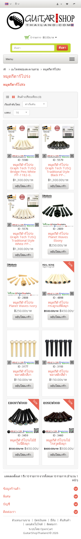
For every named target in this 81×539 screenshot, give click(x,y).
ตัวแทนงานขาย (21, 520)
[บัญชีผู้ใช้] (59, 4)
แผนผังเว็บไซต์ (34, 524)
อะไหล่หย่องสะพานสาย (25, 69)
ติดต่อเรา (52, 524)
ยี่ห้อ (53, 520)
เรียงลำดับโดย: (12, 104)
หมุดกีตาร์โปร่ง (51, 69)
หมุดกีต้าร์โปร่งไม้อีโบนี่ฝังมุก (23, 442)
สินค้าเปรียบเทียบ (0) (29, 97)
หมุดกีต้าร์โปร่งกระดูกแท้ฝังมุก (58, 304)
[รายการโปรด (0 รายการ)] (67, 4)
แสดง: (7, 112)
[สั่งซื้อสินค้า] (74, 4)
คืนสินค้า (65, 520)
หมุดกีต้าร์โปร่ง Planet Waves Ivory (23, 304)
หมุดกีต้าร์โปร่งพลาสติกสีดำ (58, 373)
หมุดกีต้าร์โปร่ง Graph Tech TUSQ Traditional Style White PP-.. (23, 238)
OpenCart (46, 529)
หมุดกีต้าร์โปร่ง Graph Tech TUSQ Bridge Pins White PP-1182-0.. (23, 170)
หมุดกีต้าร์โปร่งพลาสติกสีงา (23, 373)
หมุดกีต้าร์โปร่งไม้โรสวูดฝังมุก (58, 442)
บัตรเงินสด (40, 520)
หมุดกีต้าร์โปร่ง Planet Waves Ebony (58, 236)
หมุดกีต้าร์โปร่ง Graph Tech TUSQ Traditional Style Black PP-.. (58, 170)
